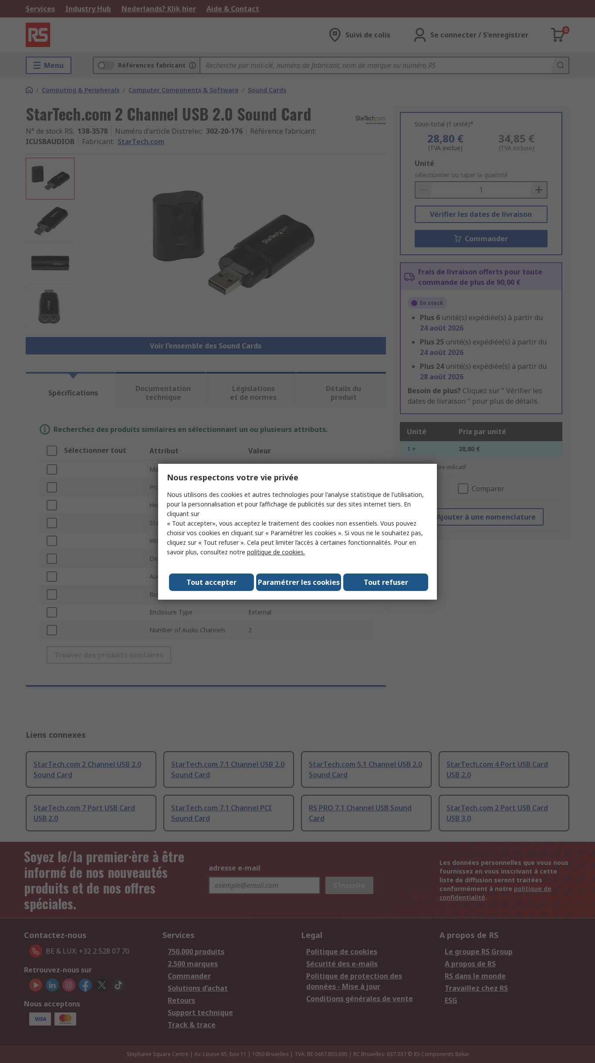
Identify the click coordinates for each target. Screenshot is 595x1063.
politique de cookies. (276, 552)
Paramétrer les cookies (299, 582)
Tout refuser (386, 582)
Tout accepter (211, 582)
